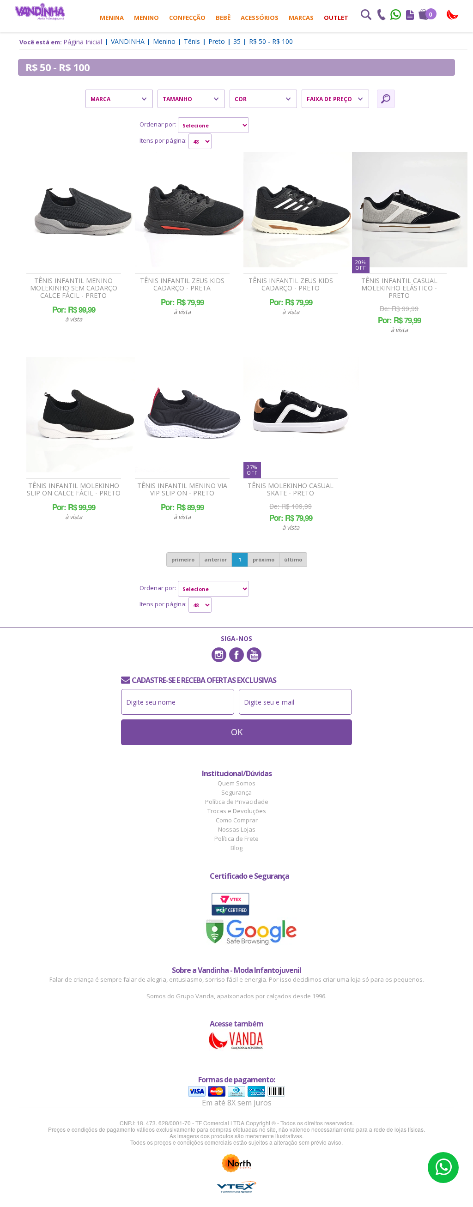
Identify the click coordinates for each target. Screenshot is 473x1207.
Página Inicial (82, 41)
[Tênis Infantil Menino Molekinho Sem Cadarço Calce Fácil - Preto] (84, 209)
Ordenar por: (157, 124)
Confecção (187, 17)
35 (237, 41)
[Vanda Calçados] (453, 15)
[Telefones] (381, 15)
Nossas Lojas (236, 829)
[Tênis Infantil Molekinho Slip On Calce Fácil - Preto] (84, 414)
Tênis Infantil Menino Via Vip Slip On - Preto (182, 489)
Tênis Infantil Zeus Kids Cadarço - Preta (182, 284)
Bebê (223, 17)
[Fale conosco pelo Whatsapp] (396, 15)
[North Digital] (236, 1163)
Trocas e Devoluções (236, 811)
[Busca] (366, 15)
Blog (236, 848)
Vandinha (128, 41)
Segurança (236, 792)
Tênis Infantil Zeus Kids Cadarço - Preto (291, 284)
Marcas (301, 17)
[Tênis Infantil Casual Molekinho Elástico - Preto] (409, 209)
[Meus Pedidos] (410, 15)
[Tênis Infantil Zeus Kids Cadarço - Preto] (301, 209)
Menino (146, 17)
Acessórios (260, 17)
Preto (216, 41)
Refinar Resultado (386, 99)
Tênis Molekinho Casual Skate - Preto (291, 489)
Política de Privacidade (236, 801)
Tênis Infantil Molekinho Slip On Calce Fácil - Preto (74, 489)
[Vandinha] (39, 11)
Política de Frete (236, 838)
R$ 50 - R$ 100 (271, 41)
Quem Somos (236, 783)
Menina (112, 17)
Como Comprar (237, 820)
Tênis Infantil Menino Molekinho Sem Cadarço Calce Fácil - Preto (73, 288)
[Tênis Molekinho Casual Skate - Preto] (301, 414)
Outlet (336, 17)
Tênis (192, 41)
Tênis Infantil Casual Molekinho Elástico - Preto (399, 288)
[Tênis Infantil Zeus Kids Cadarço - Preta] (192, 209)
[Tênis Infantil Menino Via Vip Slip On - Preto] (192, 414)
